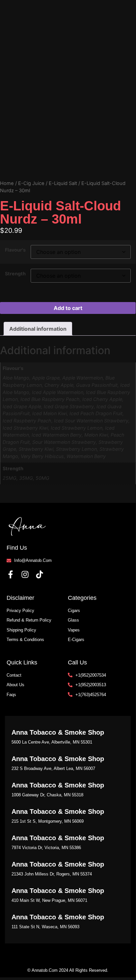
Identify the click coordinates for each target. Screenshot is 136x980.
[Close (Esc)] (114, 7)
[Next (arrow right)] (124, 488)
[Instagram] (25, 574)
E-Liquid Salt (63, 183)
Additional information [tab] (38, 328)
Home (7, 183)
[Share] (99, 7)
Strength (15, 273)
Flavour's (15, 250)
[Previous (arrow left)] (11, 488)
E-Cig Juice (31, 183)
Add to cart (68, 308)
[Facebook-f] (10, 574)
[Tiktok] (39, 574)
